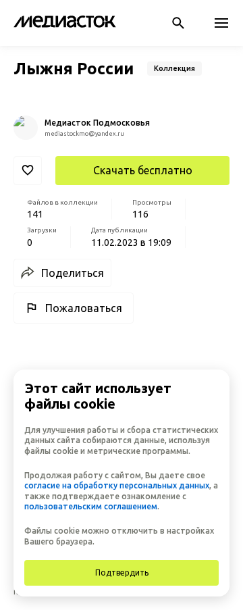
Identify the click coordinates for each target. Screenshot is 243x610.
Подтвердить (121, 572)
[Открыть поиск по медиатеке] (178, 23)
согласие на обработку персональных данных (116, 485)
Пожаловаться (83, 308)
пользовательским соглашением (90, 506)
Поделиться (72, 273)
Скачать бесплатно (142, 170)
